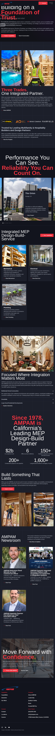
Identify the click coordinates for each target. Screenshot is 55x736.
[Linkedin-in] (5, 727)
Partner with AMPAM (11, 670)
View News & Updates (34, 541)
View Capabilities (48, 235)
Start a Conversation (24, 35)
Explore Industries (7, 405)
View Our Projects (7, 139)
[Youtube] (9, 727)
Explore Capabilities (9, 35)
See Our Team (24, 670)
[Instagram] (2, 727)
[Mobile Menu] (51, 3)
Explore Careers (9, 489)
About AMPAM (7, 110)
